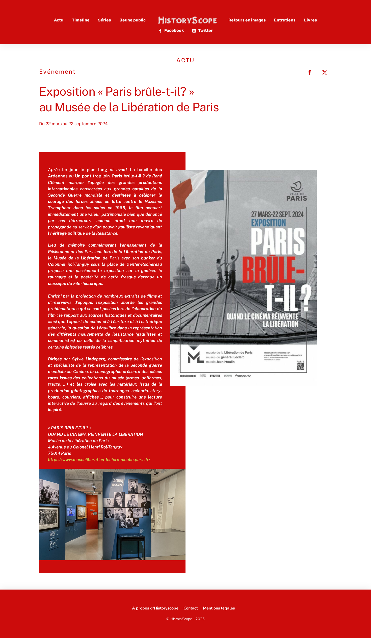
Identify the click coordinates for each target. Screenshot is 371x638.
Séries (104, 20)
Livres (310, 20)
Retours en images (247, 20)
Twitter (205, 30)
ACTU (185, 60)
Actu (58, 20)
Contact (190, 608)
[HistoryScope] (187, 20)
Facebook (174, 30)
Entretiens (285, 20)
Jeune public (133, 20)
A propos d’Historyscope (155, 608)
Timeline (81, 20)
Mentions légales (219, 608)
